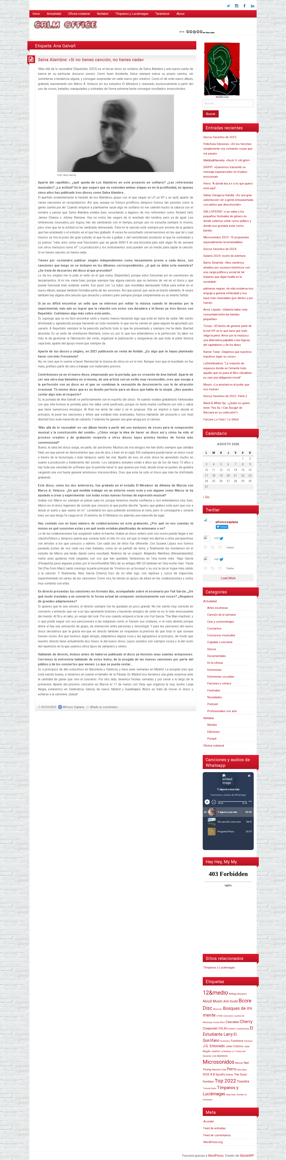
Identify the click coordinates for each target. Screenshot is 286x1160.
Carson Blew (219, 1022)
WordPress (216, 1155)
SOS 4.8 (209, 1074)
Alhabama (242, 994)
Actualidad (54, 14)
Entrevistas (214, 670)
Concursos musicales (221, 635)
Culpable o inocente (219, 642)
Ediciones (213, 732)
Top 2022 (225, 1081)
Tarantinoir (162, 14)
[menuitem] (36, 14)
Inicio (36, 14)
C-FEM (219, 1016)
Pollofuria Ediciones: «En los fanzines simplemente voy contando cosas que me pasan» (227, 148)
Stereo (229, 1074)
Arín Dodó (230, 1001)
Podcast (212, 704)
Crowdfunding (242, 1029)
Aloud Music (213, 1001)
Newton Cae (219, 1069)
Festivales (213, 690)
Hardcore (248, 1041)
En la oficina (215, 663)
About (180, 14)
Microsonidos (218, 1062)
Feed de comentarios (217, 1135)
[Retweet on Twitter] (214, 547)
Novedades (214, 697)
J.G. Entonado (214, 1046)
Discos (211, 649)
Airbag (232, 993)
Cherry (246, 1021)
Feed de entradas (214, 1128)
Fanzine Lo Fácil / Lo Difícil (221, 419)
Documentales (216, 656)
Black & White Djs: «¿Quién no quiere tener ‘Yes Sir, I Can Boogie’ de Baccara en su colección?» (226, 407)
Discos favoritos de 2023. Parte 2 (225, 396)
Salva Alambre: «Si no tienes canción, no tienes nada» (91, 59)
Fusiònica (237, 1041)
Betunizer (217, 1009)
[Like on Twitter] (221, 547)
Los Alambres (220, 1055)
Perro (231, 1069)
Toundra (243, 1081)
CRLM (222, 1028)
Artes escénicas (217, 608)
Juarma (215, 1051)
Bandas (212, 725)
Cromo (231, 1028)
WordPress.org (213, 1142)
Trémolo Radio (209, 1088)
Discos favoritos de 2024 (219, 249)
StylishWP (247, 1155)
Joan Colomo (234, 1046)
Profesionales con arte (222, 711)
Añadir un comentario (104, 707)
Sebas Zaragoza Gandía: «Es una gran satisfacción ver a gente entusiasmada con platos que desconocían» (228, 200)
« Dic (206, 497)
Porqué (212, 738)
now (216, 538)
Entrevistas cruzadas (220, 676)
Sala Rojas (242, 1069)
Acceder (208, 1121)
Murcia (239, 1062)
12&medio (215, 992)
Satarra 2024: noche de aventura (224, 256)
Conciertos (214, 628)
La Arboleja (225, 1051)
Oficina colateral (79, 14)
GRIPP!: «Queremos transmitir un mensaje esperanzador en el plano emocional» (225, 171)
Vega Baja (231, 1094)
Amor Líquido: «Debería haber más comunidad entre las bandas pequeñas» (225, 314)
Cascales (232, 1022)
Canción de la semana (221, 614)
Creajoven (210, 1028)
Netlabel (102, 14)
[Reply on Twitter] (206, 547)
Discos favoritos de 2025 (219, 137)
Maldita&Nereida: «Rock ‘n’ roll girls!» (226, 160)
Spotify (220, 1074)
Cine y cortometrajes (220, 621)
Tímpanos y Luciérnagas (131, 14)
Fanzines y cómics (219, 683)
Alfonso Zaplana (73, 707)
